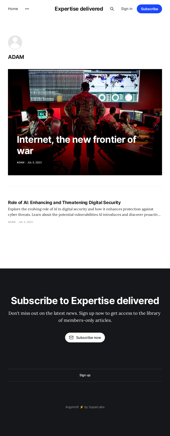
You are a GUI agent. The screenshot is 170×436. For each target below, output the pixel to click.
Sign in (126, 8)
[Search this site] (112, 9)
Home (13, 8)
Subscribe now (88, 337)
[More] (27, 9)
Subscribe (149, 9)
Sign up (84, 375)
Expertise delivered (79, 9)
